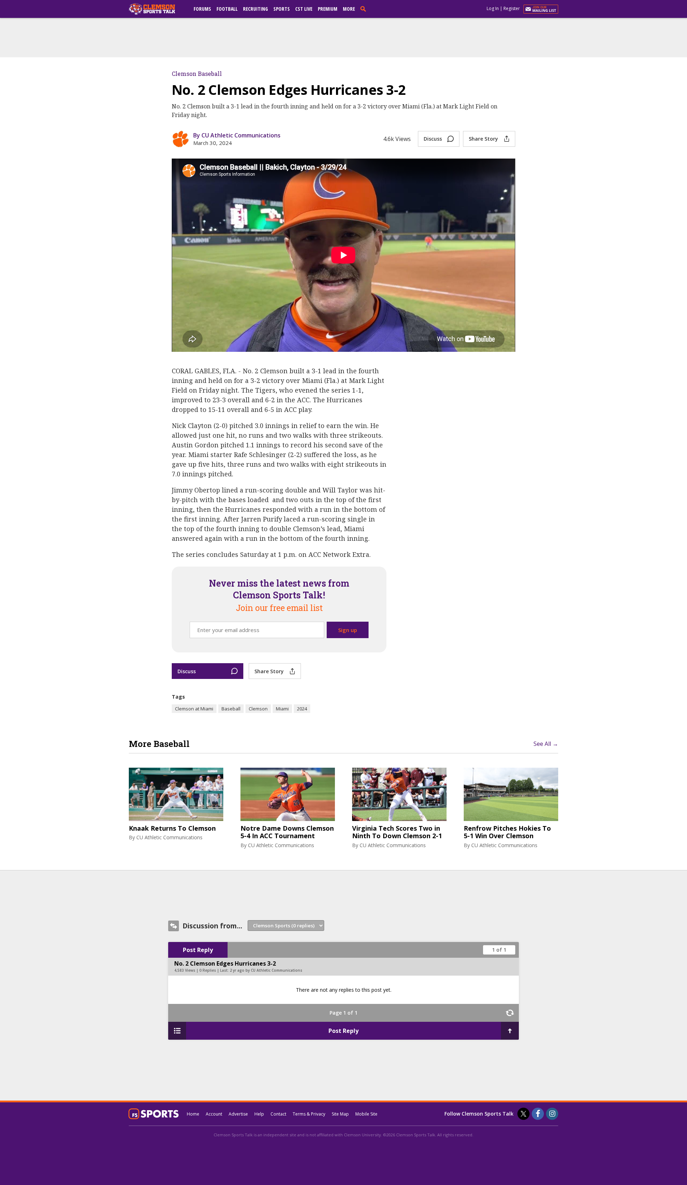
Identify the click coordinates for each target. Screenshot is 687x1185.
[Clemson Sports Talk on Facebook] (538, 1114)
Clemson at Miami (194, 708)
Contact (278, 1114)
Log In (493, 8)
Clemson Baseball (197, 73)
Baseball (230, 708)
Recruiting (255, 8)
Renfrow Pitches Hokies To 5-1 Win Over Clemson (507, 832)
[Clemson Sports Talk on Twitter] (523, 1114)
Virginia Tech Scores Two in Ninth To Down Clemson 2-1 (397, 832)
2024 (302, 708)
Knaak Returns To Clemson (172, 828)
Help (259, 1114)
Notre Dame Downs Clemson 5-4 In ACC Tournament (287, 832)
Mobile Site (366, 1114)
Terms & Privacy (309, 1114)
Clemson (258, 708)
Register (511, 8)
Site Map (340, 1114)
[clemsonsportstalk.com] (157, 9)
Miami (282, 708)
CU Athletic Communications (169, 837)
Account (214, 1114)
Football (227, 8)
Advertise (238, 1114)
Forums (202, 8)
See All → (545, 744)
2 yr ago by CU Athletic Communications (266, 970)
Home (193, 1114)
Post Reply (198, 950)
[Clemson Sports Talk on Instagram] (552, 1114)
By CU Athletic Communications (237, 135)
